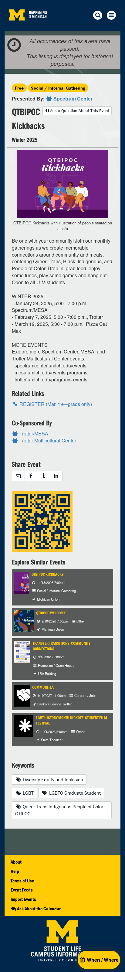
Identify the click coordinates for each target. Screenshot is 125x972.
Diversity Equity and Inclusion (52, 779)
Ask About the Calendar (39, 908)
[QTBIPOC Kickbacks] (28, 581)
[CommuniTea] (25, 695)
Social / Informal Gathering (58, 88)
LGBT (28, 793)
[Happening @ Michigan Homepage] (17, 26)
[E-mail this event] (18, 476)
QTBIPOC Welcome (51, 613)
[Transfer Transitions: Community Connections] (22, 650)
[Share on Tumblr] (43, 476)
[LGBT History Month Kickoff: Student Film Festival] (25, 725)
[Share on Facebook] (31, 476)
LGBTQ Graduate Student (74, 793)
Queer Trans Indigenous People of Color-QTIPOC (59, 810)
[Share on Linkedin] (56, 476)
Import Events (23, 899)
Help (15, 871)
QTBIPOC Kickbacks (48, 574)
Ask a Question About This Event (79, 110)
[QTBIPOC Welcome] (28, 620)
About (16, 862)
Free (19, 88)
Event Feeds (22, 890)
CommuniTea (43, 687)
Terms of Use (22, 881)
